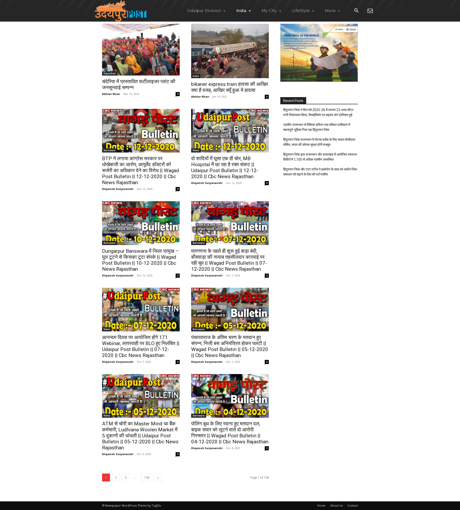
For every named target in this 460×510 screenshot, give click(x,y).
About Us (336, 506)
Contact (352, 506)
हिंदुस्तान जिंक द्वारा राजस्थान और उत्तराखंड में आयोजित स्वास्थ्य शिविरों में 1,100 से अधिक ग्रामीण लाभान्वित (320, 156)
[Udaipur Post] (119, 11)
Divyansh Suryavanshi (117, 189)
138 (146, 477)
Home (321, 506)
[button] (356, 11)
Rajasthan (110, 73)
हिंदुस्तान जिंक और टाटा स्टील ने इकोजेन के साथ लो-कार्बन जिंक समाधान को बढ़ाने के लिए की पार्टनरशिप (320, 171)
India (196, 76)
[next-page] (158, 477)
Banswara (109, 150)
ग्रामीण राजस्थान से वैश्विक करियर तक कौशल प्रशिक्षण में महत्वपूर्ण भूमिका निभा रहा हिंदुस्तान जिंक (316, 127)
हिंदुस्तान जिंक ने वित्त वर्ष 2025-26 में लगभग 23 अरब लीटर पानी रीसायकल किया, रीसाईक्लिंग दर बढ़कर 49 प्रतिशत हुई (318, 112)
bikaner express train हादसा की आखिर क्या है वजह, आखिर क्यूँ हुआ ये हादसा (229, 87)
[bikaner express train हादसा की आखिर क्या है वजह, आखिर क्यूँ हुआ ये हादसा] (230, 51)
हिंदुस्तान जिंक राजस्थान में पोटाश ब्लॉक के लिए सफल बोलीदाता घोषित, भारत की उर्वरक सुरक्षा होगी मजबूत (319, 142)
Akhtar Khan (111, 94)
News (196, 150)
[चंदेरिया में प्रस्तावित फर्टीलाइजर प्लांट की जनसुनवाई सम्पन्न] (141, 50)
